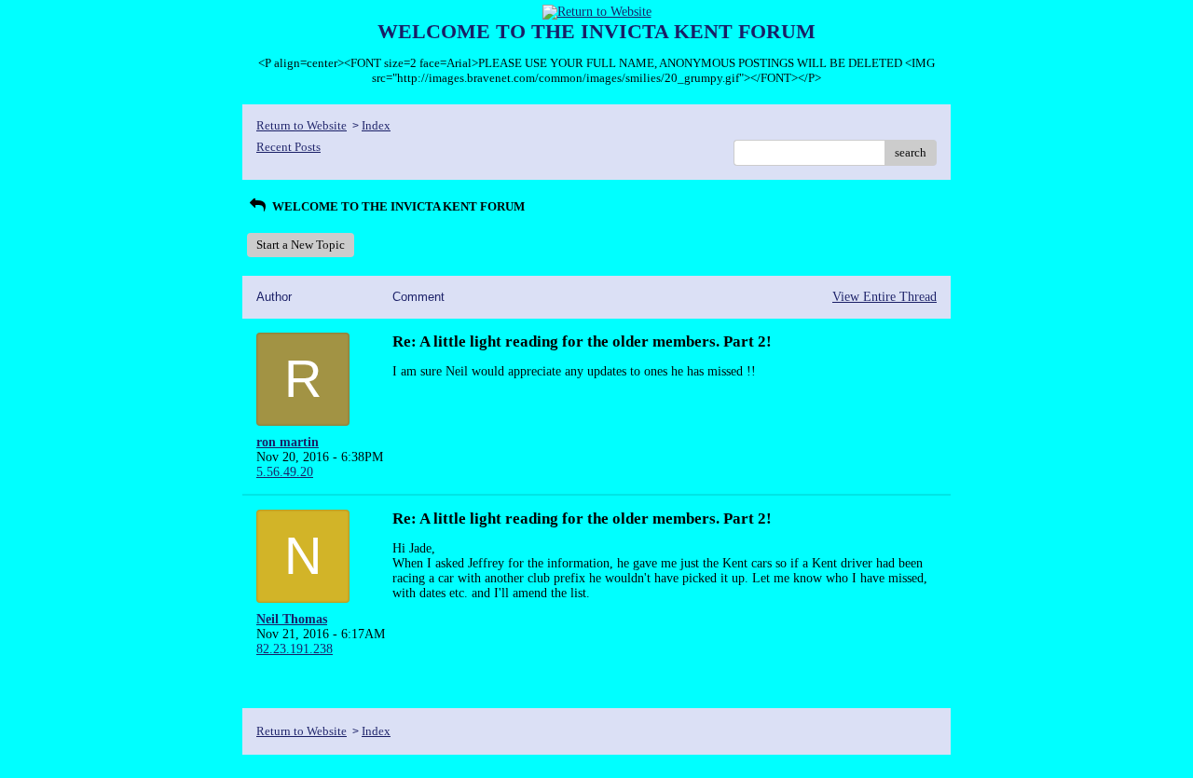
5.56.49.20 (284, 472)
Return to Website (301, 125)
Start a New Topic (300, 245)
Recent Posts (288, 147)
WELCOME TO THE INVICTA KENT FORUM (397, 206)
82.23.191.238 (294, 649)
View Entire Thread (884, 297)
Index (376, 125)
